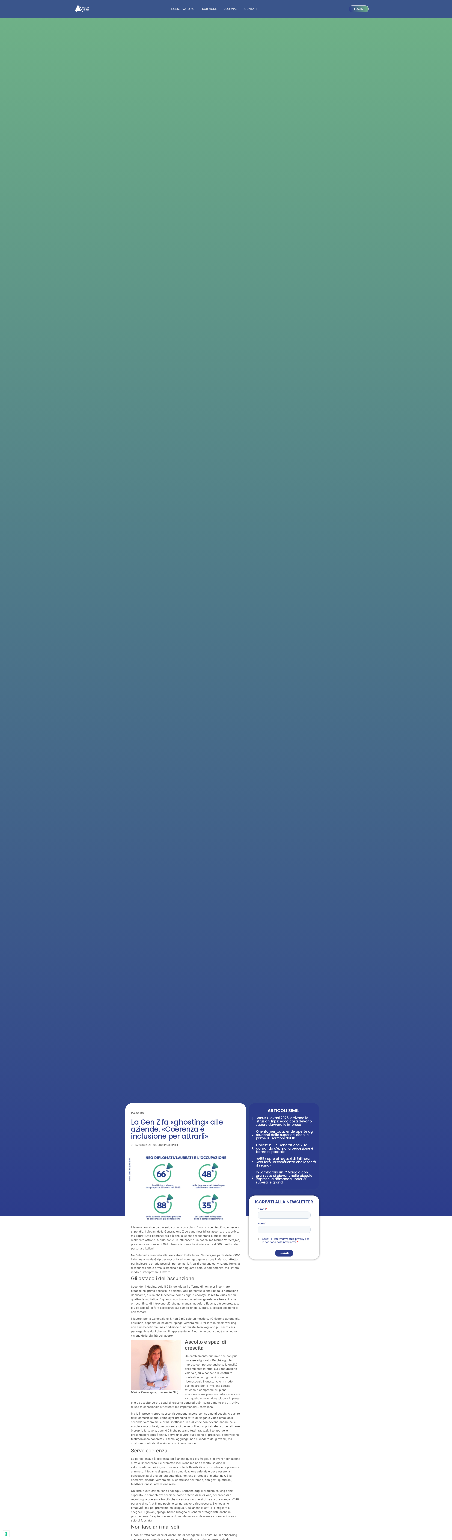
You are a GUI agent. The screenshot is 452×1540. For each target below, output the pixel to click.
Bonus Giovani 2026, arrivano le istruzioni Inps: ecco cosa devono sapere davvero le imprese (284, 1121)
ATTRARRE (173, 1145)
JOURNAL (230, 9)
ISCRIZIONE (209, 9)
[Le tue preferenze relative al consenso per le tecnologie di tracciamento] (6, 1533)
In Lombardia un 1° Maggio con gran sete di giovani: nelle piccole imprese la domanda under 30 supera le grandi (284, 1177)
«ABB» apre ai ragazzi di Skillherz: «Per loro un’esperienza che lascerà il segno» (286, 1162)
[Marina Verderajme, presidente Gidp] (156, 1365)
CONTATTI (251, 9)
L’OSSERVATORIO (182, 9)
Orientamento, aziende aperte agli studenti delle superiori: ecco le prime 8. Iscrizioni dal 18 (285, 1135)
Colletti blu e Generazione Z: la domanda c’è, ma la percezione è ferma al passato (284, 1148)
